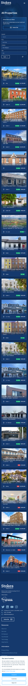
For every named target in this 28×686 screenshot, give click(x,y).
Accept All (14, 674)
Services (3, 631)
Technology (4, 639)
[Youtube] (11, 606)
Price (2, 39)
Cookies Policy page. (10, 671)
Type (2, 50)
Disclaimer (4, 655)
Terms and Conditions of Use (9, 653)
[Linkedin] (7, 606)
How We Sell (4, 637)
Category (3, 45)
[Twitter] (2, 606)
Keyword (3, 34)
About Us (3, 628)
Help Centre (4, 642)
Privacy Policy (5, 650)
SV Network (4, 634)
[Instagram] (16, 606)
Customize (14, 678)
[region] (14, 671)
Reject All (14, 682)
